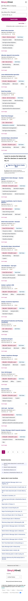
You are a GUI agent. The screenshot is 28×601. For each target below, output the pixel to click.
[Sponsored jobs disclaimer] (26, 26)
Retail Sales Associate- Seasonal (10, 221)
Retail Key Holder (6, 91)
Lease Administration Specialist (10, 74)
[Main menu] (26, 2)
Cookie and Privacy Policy (9, 172)
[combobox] (14, 8)
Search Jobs (14, 19)
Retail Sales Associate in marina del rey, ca (14, 464)
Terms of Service (13, 171)
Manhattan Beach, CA (10, 470)
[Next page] (23, 452)
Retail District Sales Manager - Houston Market (12, 178)
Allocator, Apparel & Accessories (10, 55)
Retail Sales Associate (7, 30)
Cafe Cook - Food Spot (7, 408)
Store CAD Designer (6, 372)
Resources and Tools (13, 565)
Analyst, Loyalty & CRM (7, 285)
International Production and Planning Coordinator (12, 321)
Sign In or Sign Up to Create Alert (16, 166)
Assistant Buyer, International (9, 138)
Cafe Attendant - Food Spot (8, 265)
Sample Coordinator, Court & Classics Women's (11, 201)
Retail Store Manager (7, 116)
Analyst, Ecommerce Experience (10, 301)
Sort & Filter (21, 23)
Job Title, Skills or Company (8, 5)
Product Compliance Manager (9, 355)
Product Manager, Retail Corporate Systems (13, 430)
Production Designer (7, 339)
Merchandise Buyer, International (10, 246)
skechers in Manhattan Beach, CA (13, 472)
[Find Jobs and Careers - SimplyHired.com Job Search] (7, 2)
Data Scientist (5, 389)
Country (9, 573)
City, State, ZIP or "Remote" (8, 12)
